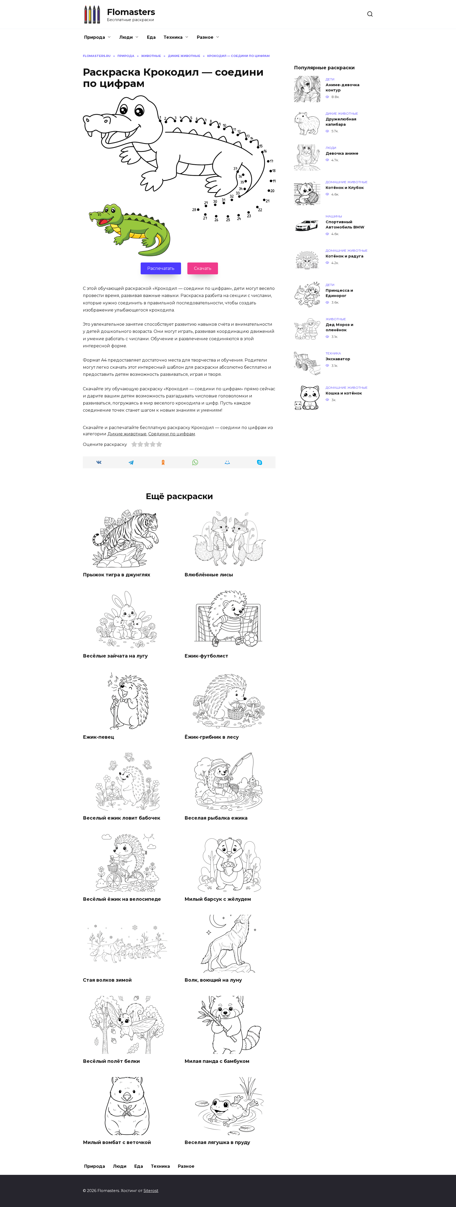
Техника (173, 37)
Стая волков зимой (107, 980)
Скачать (202, 268)
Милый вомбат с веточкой (117, 1142)
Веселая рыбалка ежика (216, 818)
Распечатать (160, 268)
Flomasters (131, 12)
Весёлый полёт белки (111, 1061)
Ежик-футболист (206, 656)
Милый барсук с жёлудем (217, 899)
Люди (126, 37)
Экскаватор (338, 359)
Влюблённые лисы (208, 574)
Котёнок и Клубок (345, 187)
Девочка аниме (342, 153)
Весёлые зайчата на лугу (115, 656)
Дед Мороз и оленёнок (339, 327)
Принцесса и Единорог (339, 293)
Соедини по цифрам (171, 433)
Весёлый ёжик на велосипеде (122, 899)
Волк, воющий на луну (213, 980)
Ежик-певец (98, 736)
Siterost (151, 1190)
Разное (205, 37)
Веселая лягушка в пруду (217, 1142)
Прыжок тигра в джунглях (116, 574)
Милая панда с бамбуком (216, 1061)
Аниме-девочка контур (342, 87)
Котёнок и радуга (344, 256)
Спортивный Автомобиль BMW (345, 225)
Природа (94, 37)
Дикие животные (126, 433)
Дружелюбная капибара (341, 122)
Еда (151, 37)
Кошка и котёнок (344, 393)
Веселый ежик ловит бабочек (121, 818)
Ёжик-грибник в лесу (211, 736)
